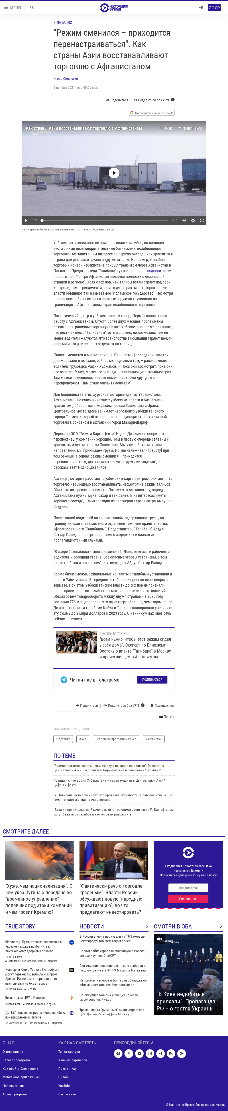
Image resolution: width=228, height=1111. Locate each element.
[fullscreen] (201, 220)
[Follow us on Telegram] (160, 1053)
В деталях (62, 22)
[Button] (117, 100)
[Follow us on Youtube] (139, 1053)
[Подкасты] (181, 1053)
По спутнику (67, 1068)
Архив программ (15, 1094)
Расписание (67, 1094)
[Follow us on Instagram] (150, 1053)
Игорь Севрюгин (65, 78)
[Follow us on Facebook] (118, 1053)
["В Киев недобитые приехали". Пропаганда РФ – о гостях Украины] (188, 974)
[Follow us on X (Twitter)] (128, 1053)
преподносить (153, 270)
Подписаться (152, 679)
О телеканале (13, 1051)
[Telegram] (201, 7)
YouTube (64, 1085)
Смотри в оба (173, 926)
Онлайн (63, 1077)
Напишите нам (13, 1085)
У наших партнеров (72, 1060)
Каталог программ (16, 1060)
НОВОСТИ (91, 926)
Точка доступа (69, 1051)
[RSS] (171, 1053)
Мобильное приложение (21, 1077)
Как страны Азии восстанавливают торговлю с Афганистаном (84, 128)
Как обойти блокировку (20, 1068)
